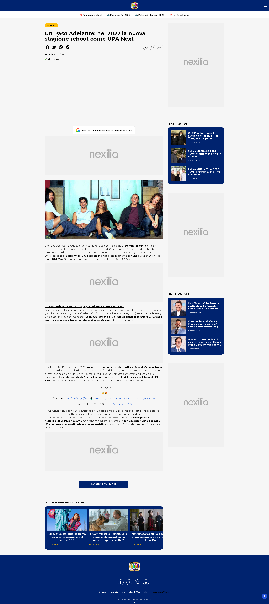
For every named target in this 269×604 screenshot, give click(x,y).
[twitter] (54, 49)
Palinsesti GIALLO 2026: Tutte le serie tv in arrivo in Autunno (204, 154)
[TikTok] (144, 580)
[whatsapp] (61, 49)
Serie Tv (51, 25)
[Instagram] (136, 580)
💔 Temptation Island (91, 15)
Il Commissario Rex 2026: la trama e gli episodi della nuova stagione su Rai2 (108, 537)
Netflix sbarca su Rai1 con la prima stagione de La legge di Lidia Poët (150, 537)
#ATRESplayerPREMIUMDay (109, 398)
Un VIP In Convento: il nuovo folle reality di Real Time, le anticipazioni (203, 136)
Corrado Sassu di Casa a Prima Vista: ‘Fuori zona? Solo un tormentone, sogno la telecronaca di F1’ (204, 324)
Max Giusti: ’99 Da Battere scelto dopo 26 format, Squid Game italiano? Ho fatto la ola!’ (203, 306)
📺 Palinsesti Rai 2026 (118, 15)
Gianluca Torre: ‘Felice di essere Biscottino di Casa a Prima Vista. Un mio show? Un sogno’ (204, 342)
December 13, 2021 (122, 404)
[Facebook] (119, 580)
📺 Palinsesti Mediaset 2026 (149, 15)
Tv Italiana (50, 54)
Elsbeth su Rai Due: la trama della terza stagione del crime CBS (67, 537)
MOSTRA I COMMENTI (104, 484)
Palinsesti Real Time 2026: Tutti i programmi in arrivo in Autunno (204, 172)
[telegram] (67, 49)
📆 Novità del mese (179, 15)
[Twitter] (127, 580)
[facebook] (47, 49)
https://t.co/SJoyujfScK (76, 398)
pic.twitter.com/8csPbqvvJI (141, 398)
